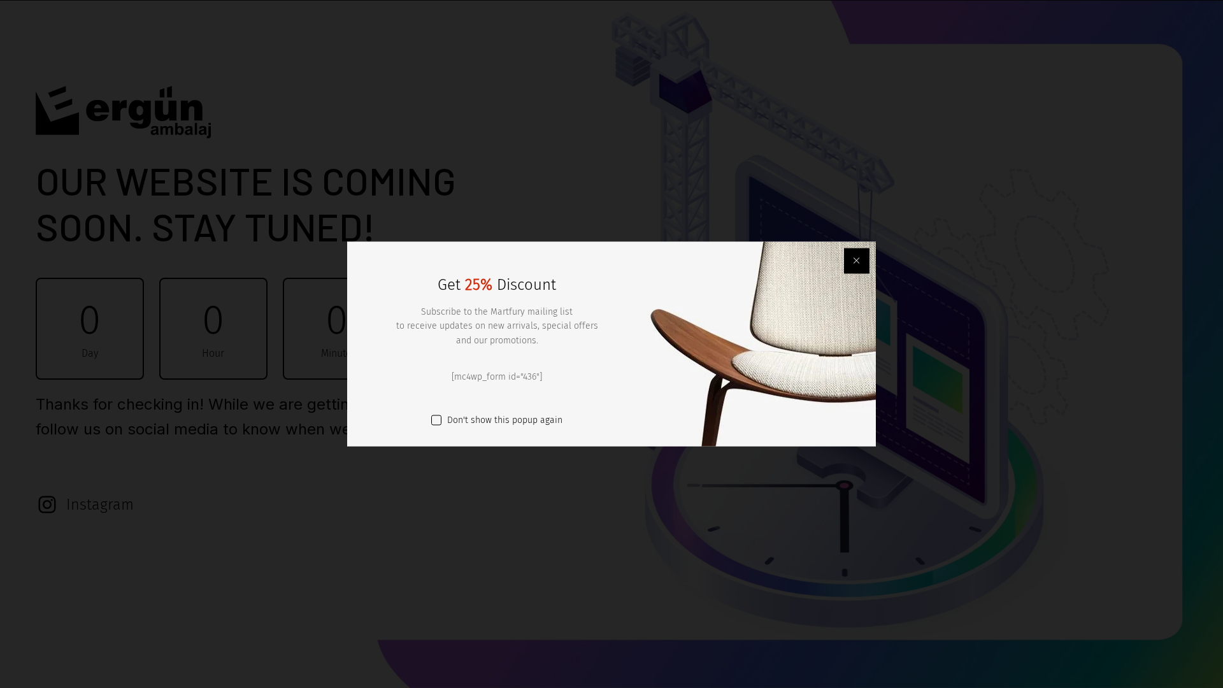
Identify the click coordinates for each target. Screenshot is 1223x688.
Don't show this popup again (504, 419)
